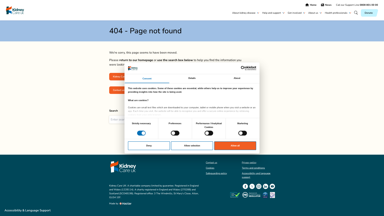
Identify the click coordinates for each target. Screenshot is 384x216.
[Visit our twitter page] (252, 186)
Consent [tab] (147, 78)
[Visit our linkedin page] (265, 186)
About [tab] (237, 78)
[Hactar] (125, 203)
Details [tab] (192, 78)
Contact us (211, 162)
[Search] (356, 13)
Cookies (210, 168)
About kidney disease (243, 13)
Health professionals (336, 13)
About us (313, 13)
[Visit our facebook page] (245, 186)
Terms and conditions (253, 168)
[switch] (175, 133)
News (328, 5)
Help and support (271, 13)
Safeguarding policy (216, 173)
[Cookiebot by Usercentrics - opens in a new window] (243, 68)
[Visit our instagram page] (258, 186)
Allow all (235, 145)
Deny (149, 145)
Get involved (295, 13)
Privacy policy (249, 162)
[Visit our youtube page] (272, 186)
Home (313, 5)
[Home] (15, 10)
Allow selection (192, 145)
